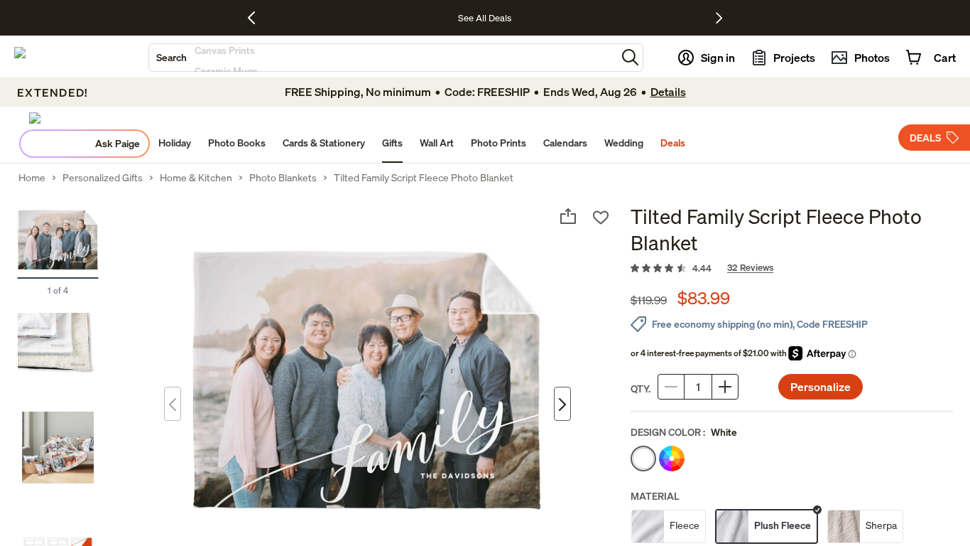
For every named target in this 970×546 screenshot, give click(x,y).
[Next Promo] (719, 17)
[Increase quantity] (725, 387)
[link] (792, 269)
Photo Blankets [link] (283, 178)
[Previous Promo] (257, 17)
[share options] (568, 216)
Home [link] (31, 178)
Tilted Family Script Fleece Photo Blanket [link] (423, 178)
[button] (630, 57)
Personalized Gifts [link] (102, 178)
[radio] (643, 458)
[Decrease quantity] (671, 387)
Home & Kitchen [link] (196, 178)
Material (655, 496)
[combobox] (382, 57)
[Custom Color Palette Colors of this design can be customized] (672, 458)
